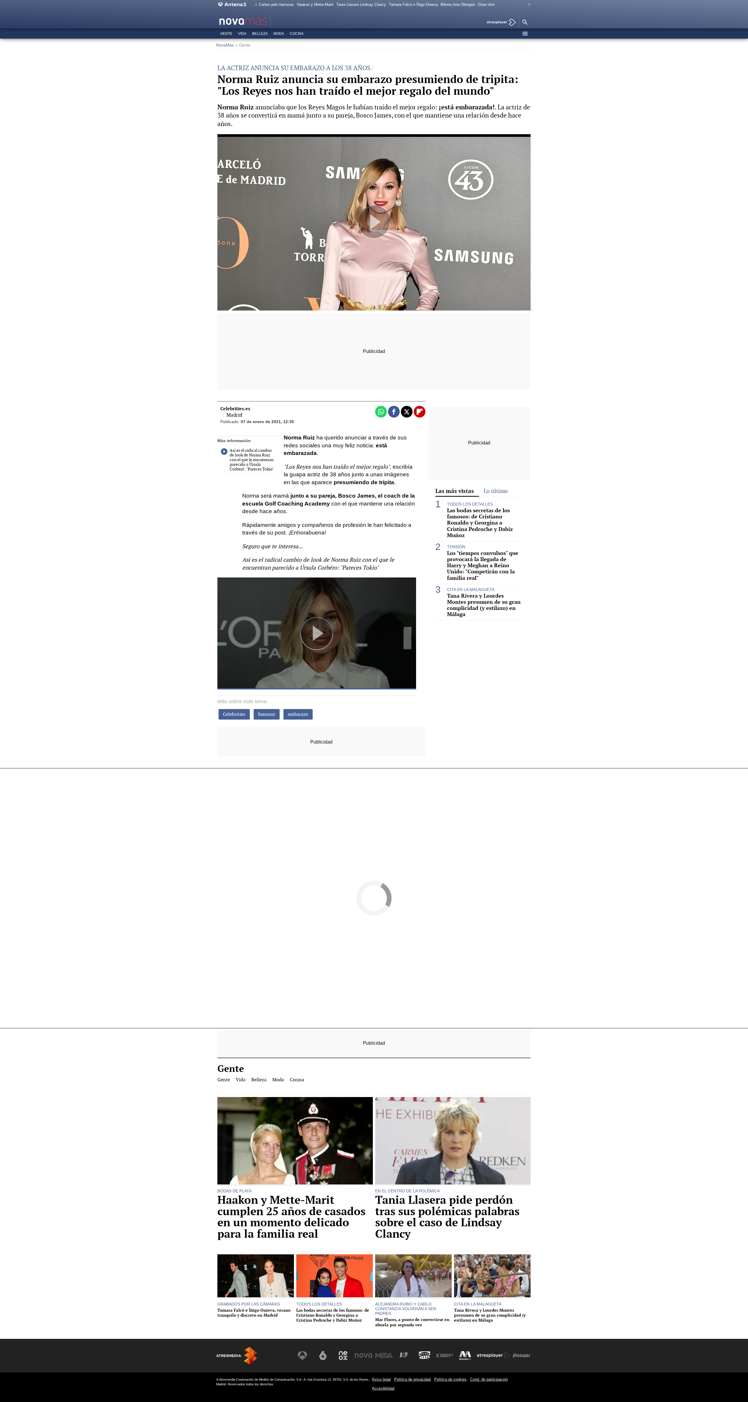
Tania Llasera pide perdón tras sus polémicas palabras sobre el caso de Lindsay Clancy (447, 1216)
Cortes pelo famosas (276, 4)
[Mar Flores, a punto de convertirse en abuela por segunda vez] (413, 1276)
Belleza (260, 34)
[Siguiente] (528, 5)
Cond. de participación (489, 1379)
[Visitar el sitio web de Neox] (343, 1355)
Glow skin (486, 4)
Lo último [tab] (496, 491)
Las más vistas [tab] (454, 491)
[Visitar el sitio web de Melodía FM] (465, 1355)
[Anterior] (254, 5)
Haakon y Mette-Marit (315, 4)
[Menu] (525, 33)
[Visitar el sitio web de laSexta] (323, 1355)
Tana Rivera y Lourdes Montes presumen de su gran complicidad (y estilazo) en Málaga (484, 605)
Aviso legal (381, 1379)
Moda (278, 34)
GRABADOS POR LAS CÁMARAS (248, 1304)
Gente (226, 34)
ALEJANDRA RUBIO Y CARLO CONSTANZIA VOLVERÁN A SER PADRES (405, 1309)
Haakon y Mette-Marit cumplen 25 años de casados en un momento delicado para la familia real (291, 1216)
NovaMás (225, 45)
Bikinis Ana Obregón (458, 4)
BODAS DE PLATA (234, 1191)
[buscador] (525, 22)
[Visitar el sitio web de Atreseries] (404, 1355)
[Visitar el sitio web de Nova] (363, 1355)
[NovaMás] (261, 21)
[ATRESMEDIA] (236, 1356)
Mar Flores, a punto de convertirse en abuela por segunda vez (412, 1322)
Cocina (297, 34)
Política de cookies (450, 1379)
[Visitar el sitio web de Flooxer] (521, 1355)
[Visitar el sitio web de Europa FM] (444, 1355)
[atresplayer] (499, 23)
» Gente (243, 45)
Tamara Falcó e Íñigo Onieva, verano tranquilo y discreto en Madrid (253, 1313)
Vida (242, 34)
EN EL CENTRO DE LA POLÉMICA (407, 1191)
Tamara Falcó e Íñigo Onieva (413, 4)
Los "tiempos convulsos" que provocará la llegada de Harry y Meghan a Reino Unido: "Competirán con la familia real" (482, 565)
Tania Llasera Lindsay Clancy (361, 4)
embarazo (298, 714)
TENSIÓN (456, 546)
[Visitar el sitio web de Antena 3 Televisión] (302, 1355)
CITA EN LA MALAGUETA (470, 589)
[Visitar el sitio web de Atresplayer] (493, 1355)
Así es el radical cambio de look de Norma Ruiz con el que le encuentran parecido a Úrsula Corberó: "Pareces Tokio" (252, 459)
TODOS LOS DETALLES (470, 504)
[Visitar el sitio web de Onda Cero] (424, 1355)
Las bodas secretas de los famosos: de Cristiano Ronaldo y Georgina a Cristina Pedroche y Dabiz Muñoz (480, 522)
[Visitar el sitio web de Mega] (384, 1355)
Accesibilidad (383, 1388)
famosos (266, 714)
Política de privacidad (412, 1379)
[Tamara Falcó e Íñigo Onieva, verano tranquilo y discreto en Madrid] (255, 1276)
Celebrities (234, 714)
